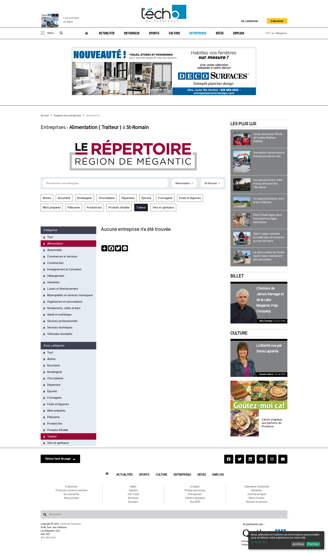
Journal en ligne (256, 494)
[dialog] (286, 540)
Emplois (238, 33)
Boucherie (64, 198)
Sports (154, 33)
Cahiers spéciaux (195, 497)
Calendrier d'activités (256, 486)
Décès (220, 33)
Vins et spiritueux (163, 207)
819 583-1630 (48, 537)
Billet (237, 276)
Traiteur (141, 207)
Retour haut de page (58, 458)
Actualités (106, 33)
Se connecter (249, 21)
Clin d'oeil (133, 494)
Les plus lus (243, 123)
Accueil (45, 115)
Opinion (133, 490)
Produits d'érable (119, 207)
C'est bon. (313, 544)
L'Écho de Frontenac (70, 524)
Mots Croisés (256, 497)
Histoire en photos (256, 501)
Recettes (256, 490)
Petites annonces (194, 490)
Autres (47, 198)
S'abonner (277, 21)
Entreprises (197, 33)
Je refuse (298, 544)
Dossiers (133, 501)
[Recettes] (258, 395)
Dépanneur (128, 198)
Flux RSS (195, 501)
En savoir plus (259, 542)
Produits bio (94, 207)
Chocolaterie (107, 198)
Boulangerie (84, 198)
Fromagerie (165, 198)
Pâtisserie (74, 207)
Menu (50, 33)
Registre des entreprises (67, 115)
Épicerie (146, 198)
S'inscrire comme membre (72, 490)
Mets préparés (52, 207)
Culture (174, 33)
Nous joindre (71, 497)
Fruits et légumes (190, 198)
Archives (133, 497)
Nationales (132, 33)
